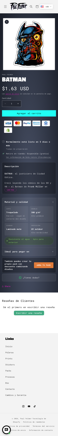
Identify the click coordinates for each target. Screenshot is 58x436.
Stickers (10, 364)
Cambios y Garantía (15, 395)
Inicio (8, 346)
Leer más (10, 190)
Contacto (10, 389)
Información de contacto (41, 430)
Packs (8, 370)
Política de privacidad (18, 426)
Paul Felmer (26, 419)
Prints (8, 358)
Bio (7, 383)
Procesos (10, 377)
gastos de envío (12, 94)
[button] (5, 7)
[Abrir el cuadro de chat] (6, 429)
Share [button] (8, 286)
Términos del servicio (43, 426)
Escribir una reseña (29, 313)
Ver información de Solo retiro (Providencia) (28, 157)
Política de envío (17, 430)
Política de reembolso (34, 422)
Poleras (9, 352)
